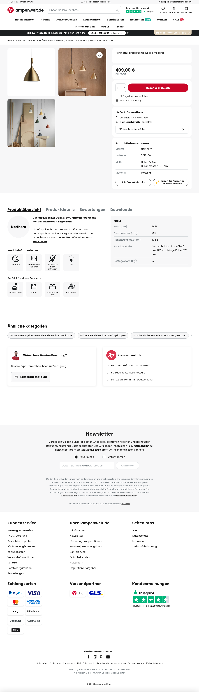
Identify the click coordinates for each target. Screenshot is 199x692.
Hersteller (126, 503)
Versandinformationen (21, 557)
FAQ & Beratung (17, 536)
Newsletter (76, 536)
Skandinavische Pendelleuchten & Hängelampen (159, 335)
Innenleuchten (35, 40)
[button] (31, 123)
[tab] (24, 210)
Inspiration (76, 568)
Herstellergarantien (19, 568)
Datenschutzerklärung (126, 495)
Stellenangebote (92, 546)
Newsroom (76, 562)
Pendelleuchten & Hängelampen (58, 40)
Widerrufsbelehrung (144, 546)
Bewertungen (92, 209)
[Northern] (18, 227)
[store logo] (25, 10)
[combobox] (84, 10)
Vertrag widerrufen (20, 530)
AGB (135, 530)
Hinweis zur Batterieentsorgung (111, 663)
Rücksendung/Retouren (21, 546)
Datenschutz (140, 536)
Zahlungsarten (16, 552)
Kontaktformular (69, 495)
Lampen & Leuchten (16, 40)
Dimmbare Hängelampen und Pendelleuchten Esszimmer (41, 335)
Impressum (139, 541)
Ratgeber (90, 568)
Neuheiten (140, 19)
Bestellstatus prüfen (19, 541)
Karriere (75, 546)
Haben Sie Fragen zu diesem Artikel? (172, 182)
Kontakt (12, 562)
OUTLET (106, 26)
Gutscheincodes (80, 557)
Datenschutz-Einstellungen (49, 663)
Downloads (121, 209)
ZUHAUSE (107, 33)
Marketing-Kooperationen (86, 541)
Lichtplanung (78, 552)
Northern (146, 149)
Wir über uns (77, 530)
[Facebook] (90, 657)
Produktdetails (60, 209)
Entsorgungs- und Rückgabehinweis (145, 663)
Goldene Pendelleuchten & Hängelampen (103, 335)
